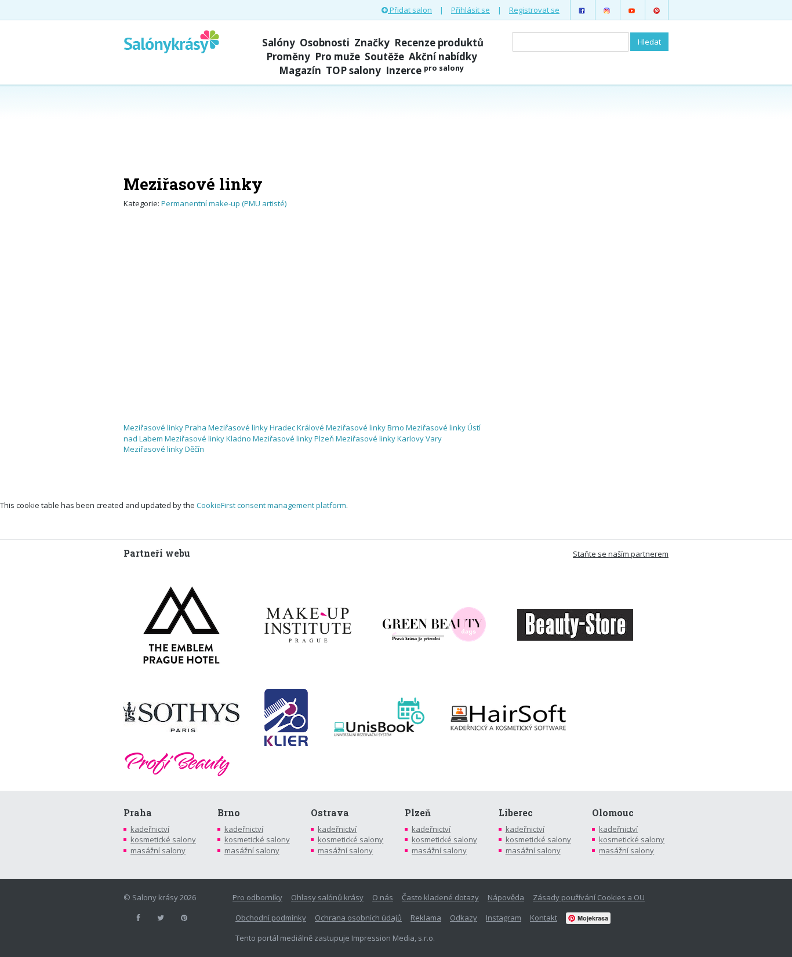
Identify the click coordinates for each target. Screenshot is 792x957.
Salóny (278, 42)
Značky (372, 42)
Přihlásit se (470, 10)
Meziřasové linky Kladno (208, 438)
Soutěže (384, 56)
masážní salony (158, 850)
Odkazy (463, 917)
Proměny (288, 56)
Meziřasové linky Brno (365, 427)
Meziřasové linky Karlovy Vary (389, 438)
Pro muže (337, 56)
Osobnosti (325, 42)
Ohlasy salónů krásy (327, 897)
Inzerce (425, 70)
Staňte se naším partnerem (621, 554)
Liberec (516, 813)
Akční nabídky (443, 56)
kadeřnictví (149, 829)
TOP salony (353, 70)
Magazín (300, 70)
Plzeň (418, 813)
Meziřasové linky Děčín (163, 449)
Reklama (425, 917)
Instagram (503, 917)
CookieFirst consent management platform (271, 505)
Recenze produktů (439, 42)
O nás (382, 897)
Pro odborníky (257, 897)
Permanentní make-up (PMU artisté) (223, 203)
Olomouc (613, 813)
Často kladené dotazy (440, 897)
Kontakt (543, 917)
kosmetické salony (163, 839)
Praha (137, 813)
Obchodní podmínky (270, 917)
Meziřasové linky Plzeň (293, 438)
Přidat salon (410, 10)
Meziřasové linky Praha (164, 427)
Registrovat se (534, 10)
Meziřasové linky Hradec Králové (266, 427)
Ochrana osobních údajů (358, 917)
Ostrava (330, 813)
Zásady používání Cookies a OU (589, 897)
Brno (228, 813)
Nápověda (506, 897)
